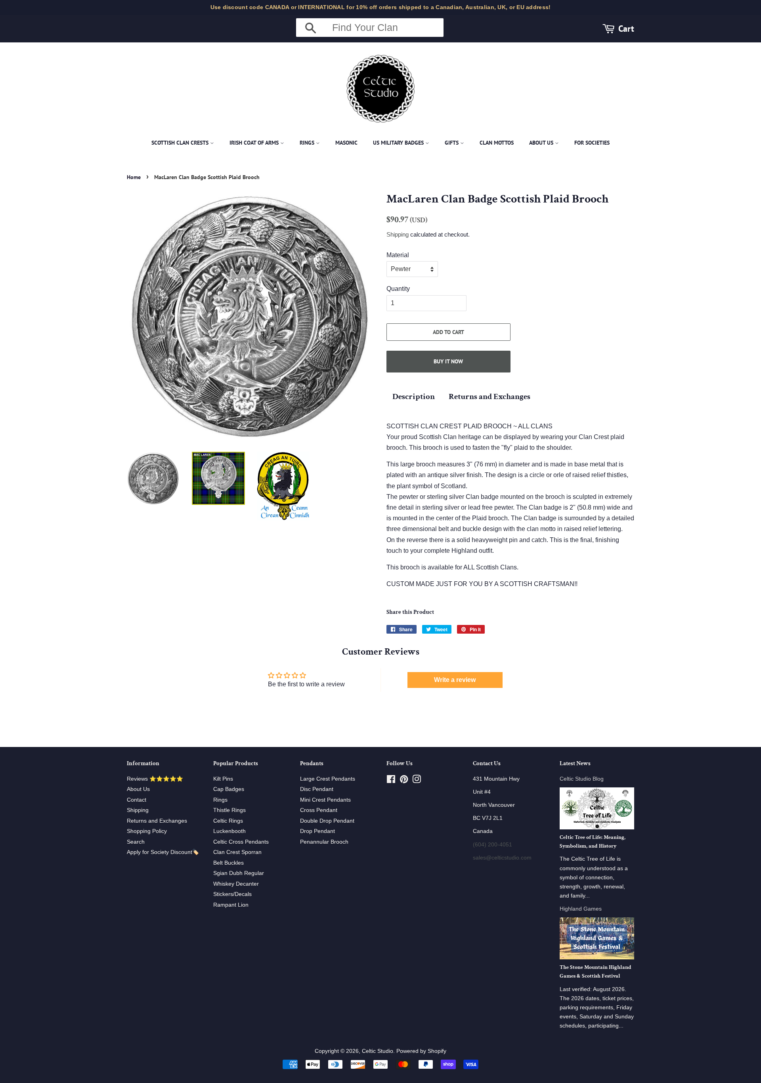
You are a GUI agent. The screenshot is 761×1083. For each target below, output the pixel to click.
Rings (308, 142)
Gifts (452, 142)
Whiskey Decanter (236, 884)
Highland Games (581, 909)
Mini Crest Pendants (325, 800)
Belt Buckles (228, 863)
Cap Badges (228, 789)
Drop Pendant (317, 831)
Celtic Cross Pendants (241, 842)
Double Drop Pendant (327, 821)
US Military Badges (399, 142)
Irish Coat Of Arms (254, 142)
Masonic (346, 142)
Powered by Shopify (421, 1051)
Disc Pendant (316, 789)
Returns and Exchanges (489, 396)
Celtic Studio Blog (582, 779)
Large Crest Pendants (327, 779)
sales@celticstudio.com (502, 858)
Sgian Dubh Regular (238, 873)
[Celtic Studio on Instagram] (416, 781)
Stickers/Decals (232, 894)
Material (397, 255)
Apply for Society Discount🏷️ (163, 852)
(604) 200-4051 (492, 845)
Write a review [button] (455, 679)
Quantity (398, 288)
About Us (542, 142)
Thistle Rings (229, 810)
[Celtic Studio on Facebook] (391, 781)
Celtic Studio (377, 1051)
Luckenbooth (229, 831)
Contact (136, 800)
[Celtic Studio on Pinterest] (404, 781)
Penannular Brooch (324, 842)
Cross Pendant (318, 810)
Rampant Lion (231, 905)
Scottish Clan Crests (180, 142)
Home (134, 177)
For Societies (592, 142)
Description (413, 396)
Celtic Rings (228, 821)
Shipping (397, 234)
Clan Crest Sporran (237, 852)
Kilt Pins (223, 779)
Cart (626, 28)
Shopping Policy (147, 831)
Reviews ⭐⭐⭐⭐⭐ (155, 779)
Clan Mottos (497, 142)
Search (136, 842)
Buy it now (448, 361)
